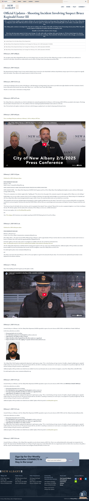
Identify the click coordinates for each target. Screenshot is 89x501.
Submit (70, 460)
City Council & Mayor (65, 478)
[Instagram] (78, 479)
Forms (19, 1)
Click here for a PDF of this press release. (13, 178)
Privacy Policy (74, 498)
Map (14, 1)
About (24, 1)
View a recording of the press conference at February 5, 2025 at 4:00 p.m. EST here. (22, 118)
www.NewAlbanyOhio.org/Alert (23, 210)
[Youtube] (81, 479)
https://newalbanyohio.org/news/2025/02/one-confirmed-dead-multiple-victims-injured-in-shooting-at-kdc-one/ (28, 243)
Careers (31, 1)
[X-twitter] (83, 479)
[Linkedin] (86, 479)
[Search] (85, 1)
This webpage (9, 215)
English (5, 1)
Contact (37, 1)
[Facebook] (76, 479)
